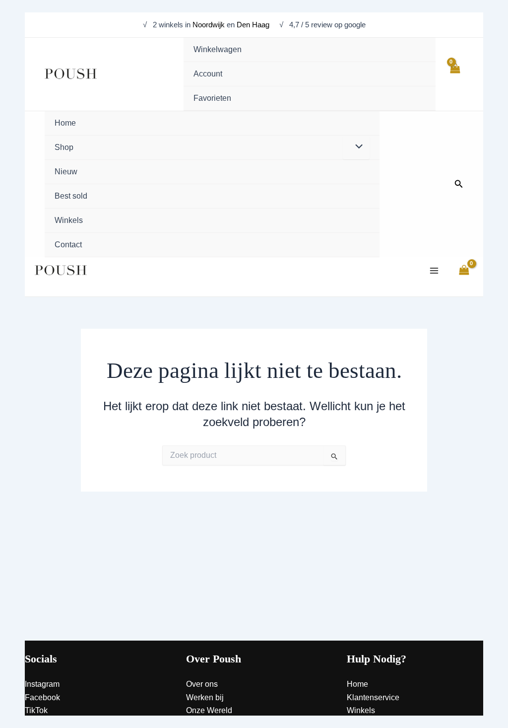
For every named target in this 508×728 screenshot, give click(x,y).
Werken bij (205, 697)
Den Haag (254, 24)
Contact (360, 724)
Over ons (202, 684)
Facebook (42, 697)
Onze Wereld (209, 710)
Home (357, 684)
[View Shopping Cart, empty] (454, 74)
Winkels (361, 710)
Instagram (42, 684)
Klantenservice (373, 697)
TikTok (36, 710)
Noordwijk (208, 24)
